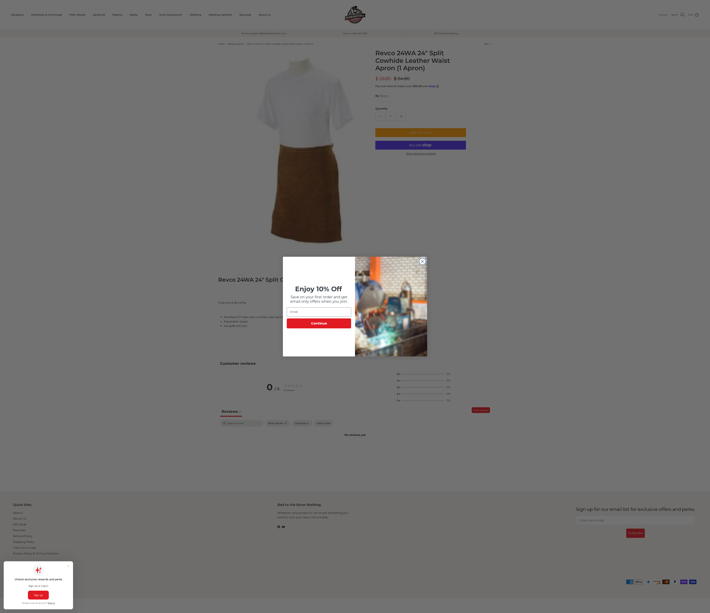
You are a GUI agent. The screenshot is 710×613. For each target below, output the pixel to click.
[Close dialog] (422, 261)
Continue (319, 323)
